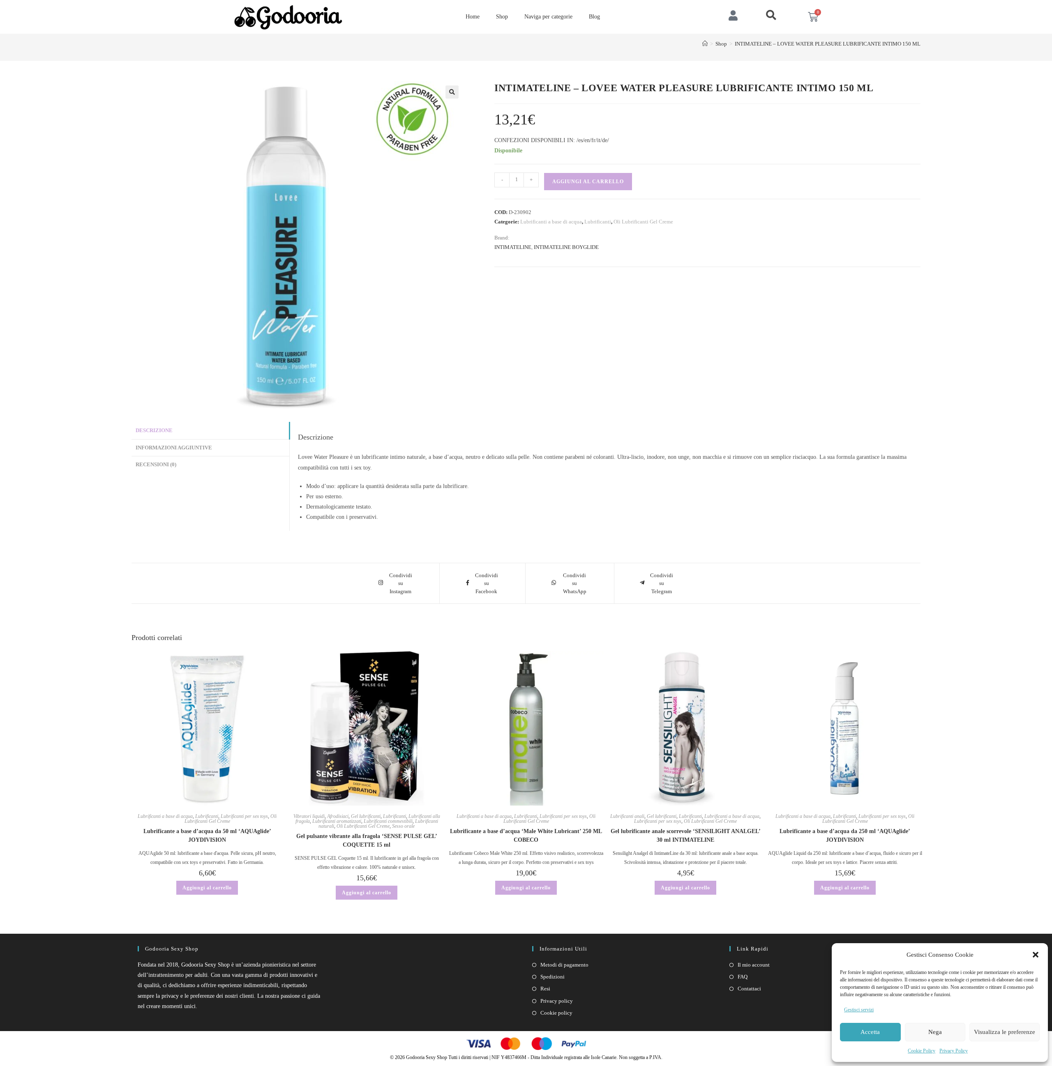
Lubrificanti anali (627, 816)
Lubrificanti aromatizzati (336, 821)
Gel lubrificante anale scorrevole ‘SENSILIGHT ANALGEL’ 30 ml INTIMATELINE (686, 835)
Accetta (870, 1032)
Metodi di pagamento (564, 965)
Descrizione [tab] (154, 430)
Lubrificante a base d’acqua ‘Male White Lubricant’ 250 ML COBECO (526, 835)
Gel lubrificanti (366, 816)
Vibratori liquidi (309, 816)
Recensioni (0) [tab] (156, 464)
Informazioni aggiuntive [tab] (174, 448)
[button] (1035, 955)
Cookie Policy (921, 1051)
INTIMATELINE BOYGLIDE (566, 247)
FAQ (742, 977)
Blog (594, 17)
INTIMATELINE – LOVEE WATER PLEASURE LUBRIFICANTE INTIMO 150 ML (827, 44)
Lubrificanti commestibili (388, 821)
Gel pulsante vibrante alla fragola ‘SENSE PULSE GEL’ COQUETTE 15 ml (366, 840)
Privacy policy (556, 1001)
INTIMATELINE (512, 247)
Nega (935, 1032)
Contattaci (749, 988)
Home (473, 17)
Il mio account (754, 965)
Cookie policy (556, 1013)
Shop (502, 17)
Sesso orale (403, 826)
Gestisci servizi (859, 1010)
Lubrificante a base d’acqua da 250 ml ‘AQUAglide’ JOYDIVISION (845, 835)
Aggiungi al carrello (588, 181)
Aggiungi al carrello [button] (207, 888)
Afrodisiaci (337, 816)
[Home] (705, 44)
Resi (545, 988)
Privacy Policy (953, 1051)
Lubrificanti (597, 222)
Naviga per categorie (548, 17)
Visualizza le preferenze (1004, 1032)
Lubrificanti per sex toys (244, 816)
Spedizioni (552, 977)
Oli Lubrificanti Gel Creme (643, 222)
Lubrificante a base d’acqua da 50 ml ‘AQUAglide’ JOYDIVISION (207, 835)
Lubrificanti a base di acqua (551, 222)
